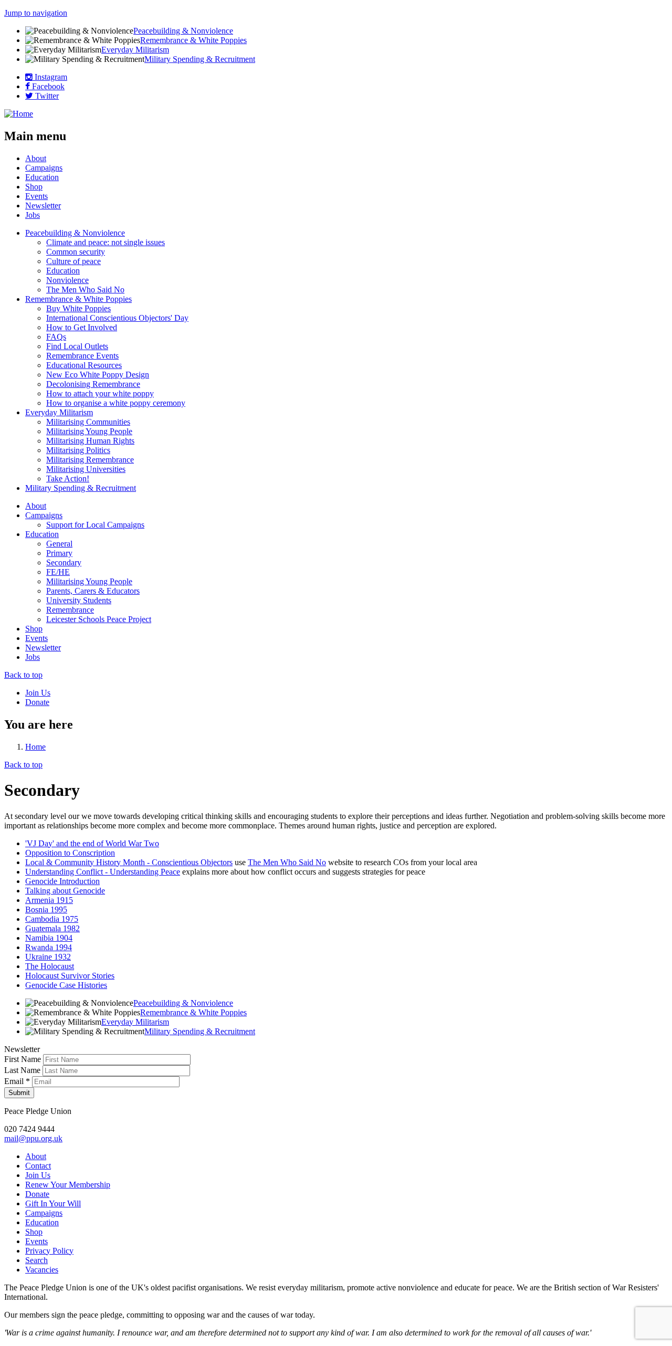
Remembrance (70, 609)
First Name (23, 1059)
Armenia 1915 (49, 900)
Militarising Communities (88, 421)
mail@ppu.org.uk (33, 1138)
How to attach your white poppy (100, 393)
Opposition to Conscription (70, 852)
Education (42, 177)
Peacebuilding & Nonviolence (183, 30)
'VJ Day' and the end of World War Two (92, 843)
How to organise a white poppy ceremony (115, 402)
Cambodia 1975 (51, 918)
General (59, 543)
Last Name (23, 1070)
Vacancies (41, 1269)
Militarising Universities (85, 469)
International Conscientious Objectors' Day (117, 317)
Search (36, 1260)
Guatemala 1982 (52, 928)
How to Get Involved (81, 327)
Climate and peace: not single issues (105, 242)
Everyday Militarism (135, 49)
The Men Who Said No (85, 289)
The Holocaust (49, 966)
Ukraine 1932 (48, 956)
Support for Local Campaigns (95, 524)
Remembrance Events (82, 355)
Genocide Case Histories (66, 985)
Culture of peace (73, 261)
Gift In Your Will (53, 1203)
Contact (38, 1165)
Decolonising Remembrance (93, 384)
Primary (59, 553)
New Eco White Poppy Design (97, 374)
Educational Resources (84, 365)
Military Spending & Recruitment (199, 59)
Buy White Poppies (78, 308)
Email (17, 1081)
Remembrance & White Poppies (193, 40)
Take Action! (67, 478)
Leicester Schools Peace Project (98, 619)
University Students (78, 600)
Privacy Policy (49, 1250)
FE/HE (58, 571)
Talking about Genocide (65, 890)
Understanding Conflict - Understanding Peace (102, 871)
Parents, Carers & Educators (93, 590)
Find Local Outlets (77, 346)
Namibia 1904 (48, 937)
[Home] (18, 113)
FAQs (56, 336)
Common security (75, 251)
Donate (37, 702)
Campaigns (43, 167)
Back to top (23, 674)
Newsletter (43, 205)
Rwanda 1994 (48, 947)
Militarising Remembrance (90, 459)
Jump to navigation (35, 12)
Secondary (63, 562)
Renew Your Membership (67, 1184)
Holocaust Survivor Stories (69, 975)
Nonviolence (67, 280)
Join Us (37, 692)
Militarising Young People (89, 431)
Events (36, 196)
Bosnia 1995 (46, 909)
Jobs (32, 215)
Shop (34, 186)
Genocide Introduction (62, 881)
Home (35, 746)
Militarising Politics (78, 450)
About (35, 158)
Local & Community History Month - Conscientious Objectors (129, 862)
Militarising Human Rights (90, 440)
